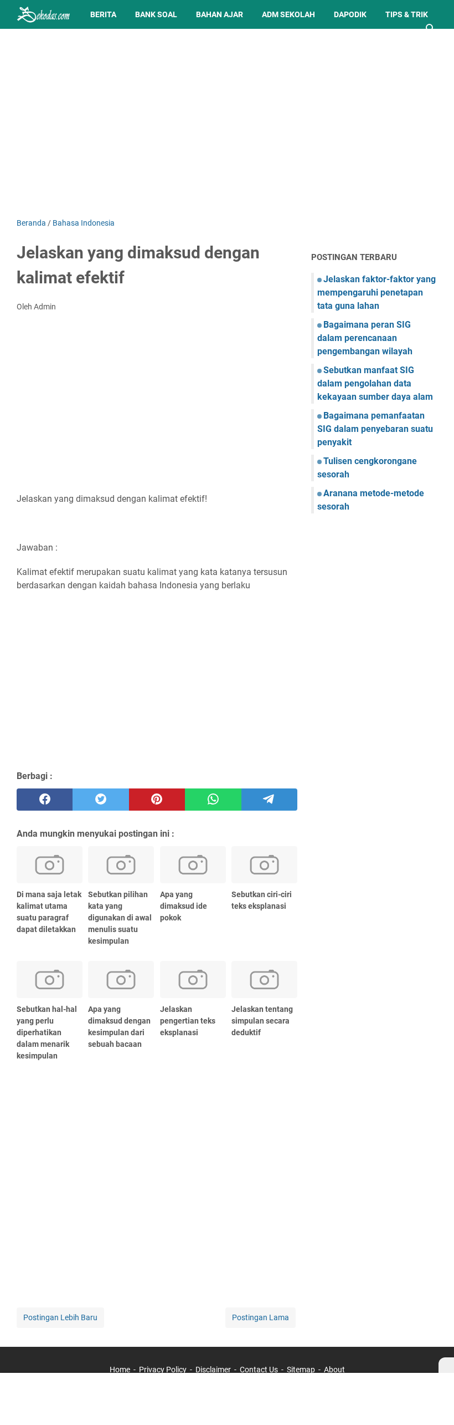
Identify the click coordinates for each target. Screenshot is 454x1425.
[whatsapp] (213, 799)
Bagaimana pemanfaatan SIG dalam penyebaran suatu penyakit (375, 428)
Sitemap (301, 1369)
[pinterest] (157, 799)
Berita (103, 14)
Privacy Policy (163, 1369)
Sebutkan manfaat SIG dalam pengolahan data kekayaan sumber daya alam (375, 383)
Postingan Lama (260, 1317)
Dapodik (350, 14)
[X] (446, 1365)
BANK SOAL (156, 14)
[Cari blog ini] (430, 28)
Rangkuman (50, 43)
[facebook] (45, 799)
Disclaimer (213, 1369)
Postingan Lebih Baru (60, 1317)
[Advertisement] (227, 123)
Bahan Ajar (219, 14)
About (334, 1369)
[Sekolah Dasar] (43, 14)
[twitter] (100, 799)
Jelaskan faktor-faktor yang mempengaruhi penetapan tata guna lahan (376, 292)
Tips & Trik (406, 14)
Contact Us (259, 1369)
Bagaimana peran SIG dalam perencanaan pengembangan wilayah (364, 338)
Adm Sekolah (288, 14)
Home (120, 1369)
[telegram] (269, 799)
